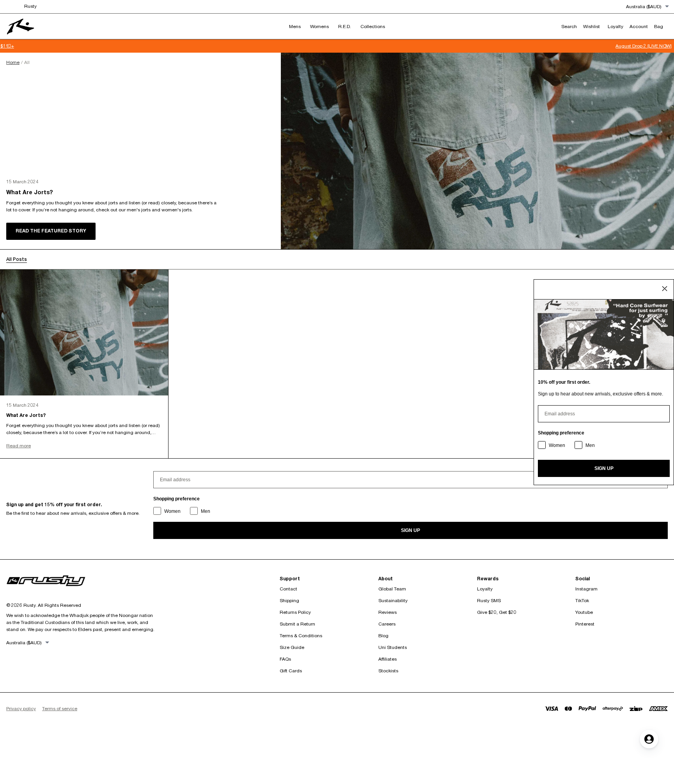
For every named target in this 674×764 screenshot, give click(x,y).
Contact (288, 589)
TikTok (582, 600)
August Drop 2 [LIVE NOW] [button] (337, 46)
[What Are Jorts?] (477, 151)
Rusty (30, 6)
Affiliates (387, 659)
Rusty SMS (489, 600)
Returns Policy (295, 612)
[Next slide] (666, 46)
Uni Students (392, 647)
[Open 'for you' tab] (649, 739)
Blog (383, 635)
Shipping (289, 600)
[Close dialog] (664, 288)
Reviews (387, 612)
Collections (372, 26)
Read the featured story (51, 231)
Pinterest (584, 624)
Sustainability (393, 600)
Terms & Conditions (301, 635)
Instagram (586, 589)
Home (13, 62)
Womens (319, 26)
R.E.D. (344, 26)
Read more (18, 445)
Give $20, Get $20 (496, 612)
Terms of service (59, 708)
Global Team (392, 589)
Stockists (388, 671)
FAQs (285, 659)
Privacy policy (21, 708)
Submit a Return (297, 624)
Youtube (584, 612)
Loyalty (485, 589)
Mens (295, 26)
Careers (387, 624)
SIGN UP (410, 530)
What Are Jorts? (29, 192)
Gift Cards (291, 671)
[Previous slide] (8, 46)
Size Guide (292, 647)
